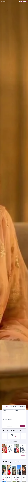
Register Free (22, 426)
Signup (24, 1)
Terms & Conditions (9, 426)
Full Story (22, 457)
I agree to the (8, 426)
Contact (17, 0)
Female (8, 408)
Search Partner (14, 1)
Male (4, 408)
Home (7, 0)
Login (20, 1)
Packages (10, 0)
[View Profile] (5, 479)
